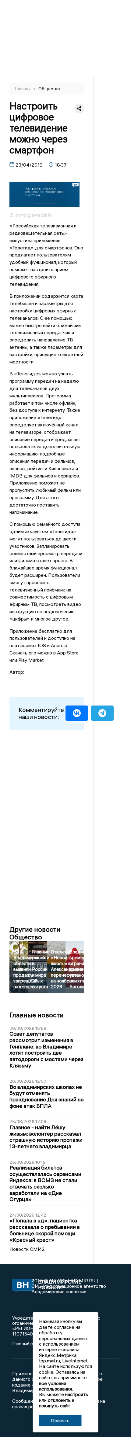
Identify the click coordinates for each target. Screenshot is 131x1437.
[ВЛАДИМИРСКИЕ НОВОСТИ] (21, 1286)
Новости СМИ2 (27, 1249)
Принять (60, 1420)
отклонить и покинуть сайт (56, 1403)
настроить (76, 1394)
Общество (49, 88)
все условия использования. (56, 1386)
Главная (23, 88)
